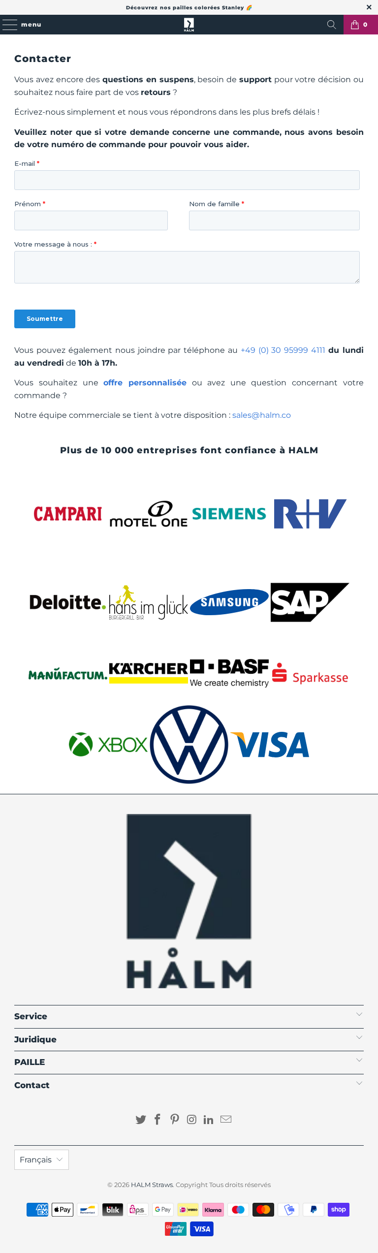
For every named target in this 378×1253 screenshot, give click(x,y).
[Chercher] (331, 24)
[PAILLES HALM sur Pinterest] (175, 1120)
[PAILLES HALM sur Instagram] (192, 1120)
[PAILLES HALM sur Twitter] (140, 1120)
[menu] (5, 24)
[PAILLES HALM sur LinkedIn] (209, 1120)
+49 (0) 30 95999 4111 (283, 350)
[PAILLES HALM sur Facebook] (158, 1120)
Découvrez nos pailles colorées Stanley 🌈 (189, 7)
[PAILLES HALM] (189, 24)
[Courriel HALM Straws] (226, 1120)
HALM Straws (152, 1185)
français (36, 1159)
